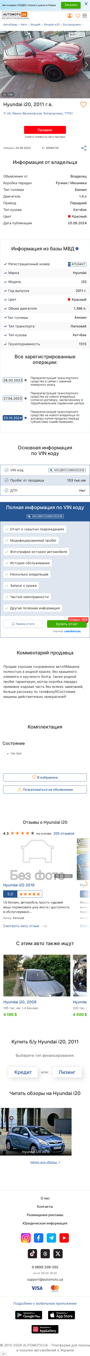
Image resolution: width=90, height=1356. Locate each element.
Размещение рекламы (45, 1215)
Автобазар (10, 24)
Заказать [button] (70, 4)
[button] (86, 15)
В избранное (47, 777)
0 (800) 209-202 (45, 1267)
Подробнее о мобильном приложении (45, 1303)
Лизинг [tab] (67, 1072)
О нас (45, 1198)
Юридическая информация (45, 1223)
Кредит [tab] (23, 1072)
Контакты (45, 1206)
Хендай (35, 24)
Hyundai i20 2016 (19, 885)
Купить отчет (71, 623)
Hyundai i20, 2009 (19, 1002)
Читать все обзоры (44, 1162)
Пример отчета (25, 623)
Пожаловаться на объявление (47, 789)
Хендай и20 (52, 24)
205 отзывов (63, 833)
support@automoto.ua (45, 1279)
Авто (24, 24)
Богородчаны (72, 24)
